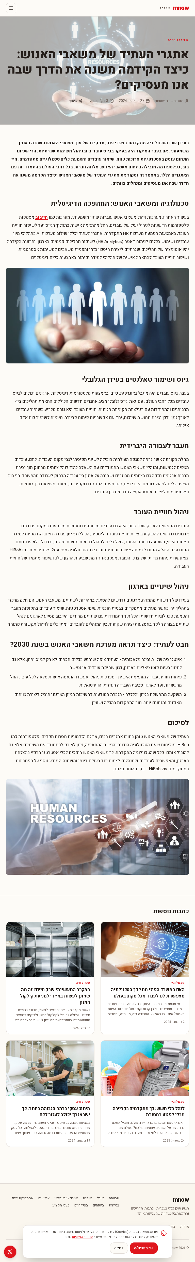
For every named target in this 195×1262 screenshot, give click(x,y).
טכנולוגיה (178, 40)
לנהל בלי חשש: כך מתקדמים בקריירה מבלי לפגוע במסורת (149, 1111)
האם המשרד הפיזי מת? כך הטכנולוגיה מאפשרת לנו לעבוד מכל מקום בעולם (148, 993)
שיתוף (73, 101)
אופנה (87, 1198)
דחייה (119, 1248)
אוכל (100, 1198)
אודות (184, 1226)
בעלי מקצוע (60, 1205)
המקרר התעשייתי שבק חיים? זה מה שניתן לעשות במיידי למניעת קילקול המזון (55, 996)
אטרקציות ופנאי (66, 1198)
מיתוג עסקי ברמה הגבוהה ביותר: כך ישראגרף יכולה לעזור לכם (56, 1111)
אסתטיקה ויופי (22, 1198)
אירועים (44, 1198)
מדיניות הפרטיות (82, 1237)
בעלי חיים (81, 1205)
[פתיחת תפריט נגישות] (10, 1252)
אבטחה (114, 1198)
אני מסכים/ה (144, 1248)
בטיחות (114, 1205)
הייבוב (41, 217)
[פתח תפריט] (11, 8)
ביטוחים (98, 1205)
